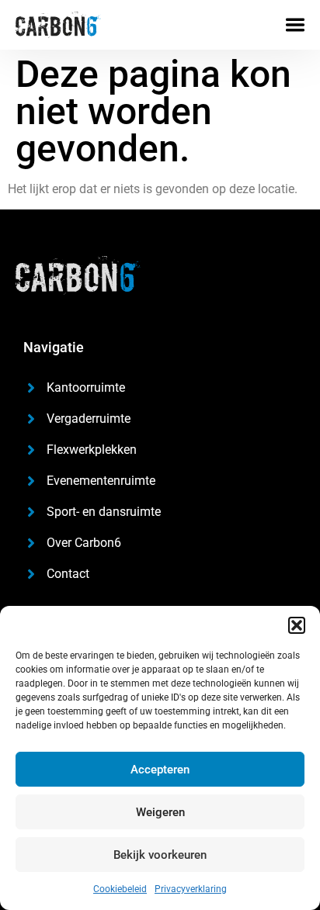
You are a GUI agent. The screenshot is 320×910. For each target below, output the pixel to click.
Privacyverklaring (191, 889)
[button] (296, 625)
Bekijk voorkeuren (160, 855)
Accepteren (160, 770)
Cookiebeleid (120, 889)
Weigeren (160, 812)
